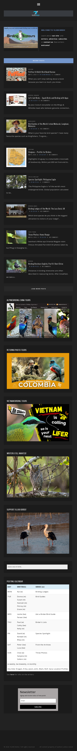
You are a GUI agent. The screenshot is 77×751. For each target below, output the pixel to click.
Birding (30, 95)
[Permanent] (16, 80)
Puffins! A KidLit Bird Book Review (41, 72)
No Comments (45, 101)
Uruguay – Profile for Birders (39, 152)
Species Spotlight (33, 177)
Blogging (36, 95)
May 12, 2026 (32, 75)
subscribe (62, 39)
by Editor (34, 129)
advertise (53, 39)
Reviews (30, 69)
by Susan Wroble (45, 75)
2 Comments (46, 182)
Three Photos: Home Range (39, 234)
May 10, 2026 (32, 237)
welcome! (45, 45)
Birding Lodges (32, 206)
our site (55, 36)
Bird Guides (31, 121)
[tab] (38, 60)
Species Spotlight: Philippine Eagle (42, 179)
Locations (31, 149)
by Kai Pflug (35, 182)
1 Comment (57, 75)
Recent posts (38, 60)
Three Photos (32, 232)
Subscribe (38, 707)
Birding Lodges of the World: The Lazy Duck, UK (46, 208)
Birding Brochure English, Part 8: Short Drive (45, 263)
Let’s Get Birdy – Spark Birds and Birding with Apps (48, 98)
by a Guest (34, 101)
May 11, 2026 (32, 155)
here (12, 674)
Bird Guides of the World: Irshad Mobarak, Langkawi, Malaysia (48, 125)
